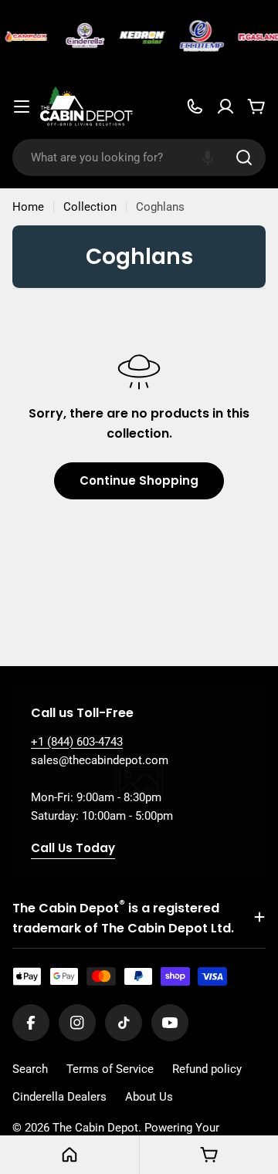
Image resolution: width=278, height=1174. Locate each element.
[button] (207, 157)
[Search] (244, 157)
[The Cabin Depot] (25, 37)
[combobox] (139, 157)
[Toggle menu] (21, 106)
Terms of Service (110, 1069)
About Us (149, 1097)
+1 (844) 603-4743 (77, 742)
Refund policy (207, 1069)
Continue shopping (139, 480)
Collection (90, 207)
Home (28, 207)
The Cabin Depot (95, 1128)
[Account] (225, 106)
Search (30, 1069)
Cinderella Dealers (59, 1097)
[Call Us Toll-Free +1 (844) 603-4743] (194, 106)
